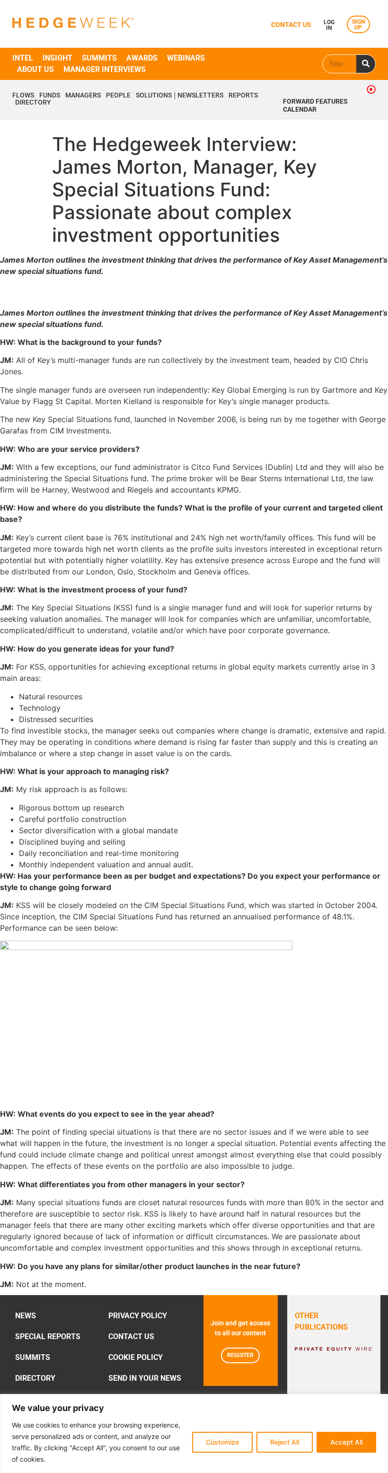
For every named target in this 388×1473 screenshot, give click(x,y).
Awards (142, 57)
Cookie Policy (135, 1357)
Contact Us (131, 1336)
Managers (83, 95)
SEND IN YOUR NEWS (144, 1378)
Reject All (284, 1442)
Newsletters (200, 95)
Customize (222, 1442)
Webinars (186, 57)
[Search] (365, 64)
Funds (49, 95)
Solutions (154, 95)
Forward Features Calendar (315, 105)
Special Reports (47, 1336)
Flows (23, 95)
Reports (243, 95)
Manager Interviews (104, 69)
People (118, 95)
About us (35, 69)
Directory (33, 102)
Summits (99, 57)
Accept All (346, 1442)
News (25, 1315)
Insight (57, 57)
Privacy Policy (137, 1315)
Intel (22, 57)
